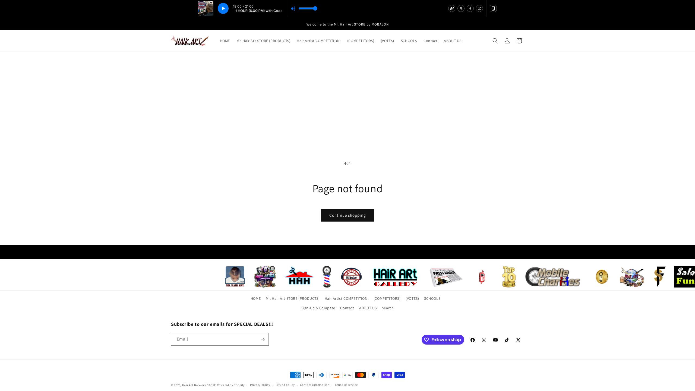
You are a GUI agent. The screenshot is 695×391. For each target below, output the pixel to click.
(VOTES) (412, 298)
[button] (495, 41)
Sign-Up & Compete (318, 307)
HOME (256, 298)
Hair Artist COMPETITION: (346, 298)
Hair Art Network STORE (199, 385)
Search (388, 307)
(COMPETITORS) (387, 298)
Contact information (314, 385)
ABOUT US (368, 307)
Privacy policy (260, 385)
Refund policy (285, 385)
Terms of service (346, 385)
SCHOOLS (432, 298)
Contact (347, 307)
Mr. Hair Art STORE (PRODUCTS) (293, 298)
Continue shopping (347, 215)
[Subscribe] (262, 339)
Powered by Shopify (231, 385)
